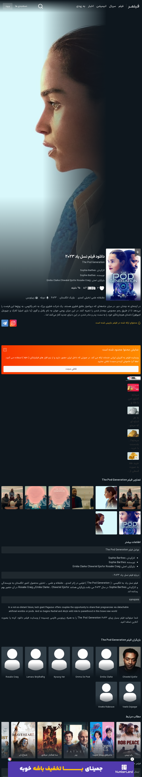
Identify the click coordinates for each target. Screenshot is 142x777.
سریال (112, 6)
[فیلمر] (132, 6)
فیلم (121, 6)
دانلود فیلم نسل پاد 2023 (85, 257)
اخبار (91, 6)
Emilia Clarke (53, 280)
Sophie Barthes (88, 270)
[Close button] (132, 759)
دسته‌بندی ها (21, 6)
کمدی (81, 298)
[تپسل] (9, 759)
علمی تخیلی (90, 298)
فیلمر (138, 763)
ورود (8, 6)
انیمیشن (101, 6)
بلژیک (72, 298)
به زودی (80, 6)
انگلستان (64, 298)
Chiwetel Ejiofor (68, 280)
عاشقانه (101, 298)
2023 (54, 298)
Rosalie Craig (84, 280)
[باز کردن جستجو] (40, 6)
